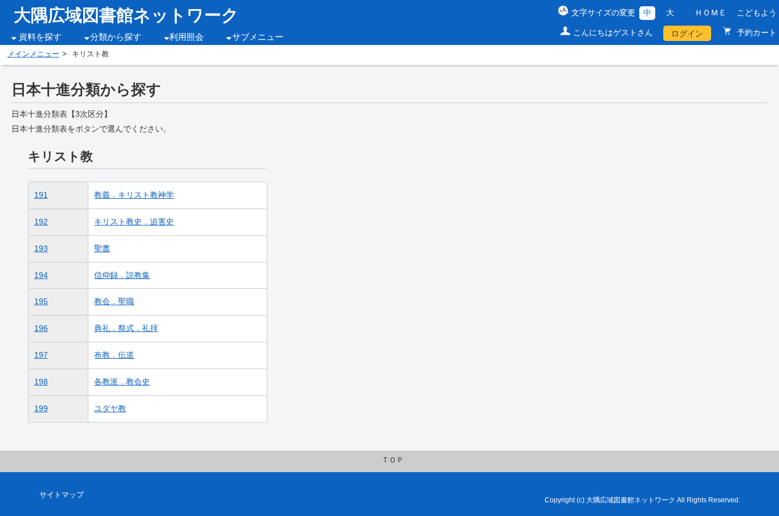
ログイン (687, 33)
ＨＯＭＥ (711, 12)
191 (41, 194)
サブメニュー (257, 37)
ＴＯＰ (393, 460)
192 (41, 221)
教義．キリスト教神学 (134, 194)
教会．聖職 (114, 301)
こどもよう (757, 12)
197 (41, 354)
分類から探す (115, 37)
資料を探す (40, 37)
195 (41, 301)
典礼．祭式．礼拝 (126, 328)
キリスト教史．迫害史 (134, 221)
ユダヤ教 (110, 408)
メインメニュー (33, 54)
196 (41, 328)
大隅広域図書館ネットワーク (126, 15)
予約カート (756, 32)
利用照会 (186, 37)
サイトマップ (61, 495)
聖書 (102, 248)
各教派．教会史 (122, 381)
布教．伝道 (114, 354)
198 (41, 381)
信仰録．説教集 (122, 275)
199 (41, 408)
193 (41, 248)
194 (41, 275)
